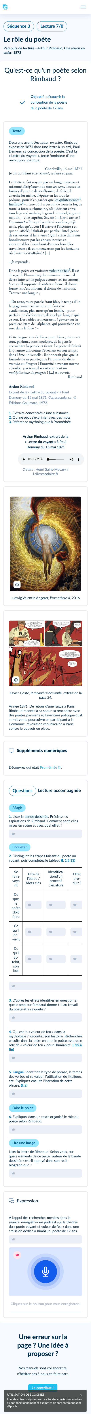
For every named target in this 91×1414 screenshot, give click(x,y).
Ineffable (15, 204)
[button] (45, 74)
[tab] (66, 790)
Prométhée (48, 767)
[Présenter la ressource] (77, 131)
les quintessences (67, 200)
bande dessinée (36, 816)
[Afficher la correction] (66, 790)
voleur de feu (59, 271)
